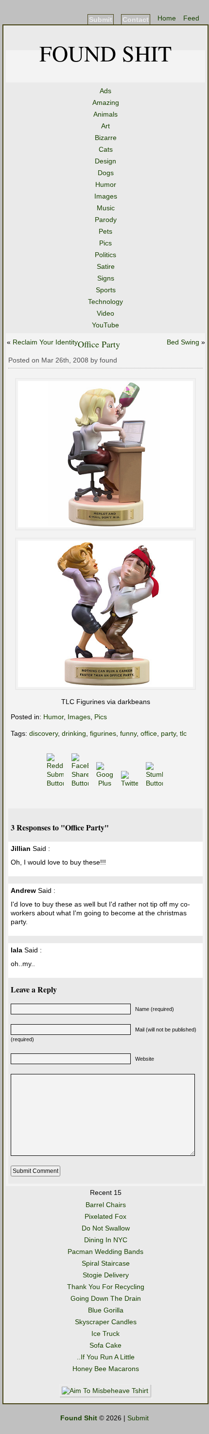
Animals (105, 114)
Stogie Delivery (106, 1275)
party (168, 733)
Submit (100, 19)
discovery (43, 733)
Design (105, 161)
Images (105, 196)
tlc (183, 733)
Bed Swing (183, 342)
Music (106, 208)
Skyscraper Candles (106, 1322)
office (148, 733)
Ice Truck (105, 1333)
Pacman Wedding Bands (105, 1251)
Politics (105, 255)
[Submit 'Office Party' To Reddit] (56, 783)
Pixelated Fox (105, 1216)
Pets (105, 231)
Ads (105, 91)
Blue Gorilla (105, 1310)
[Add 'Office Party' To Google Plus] (105, 783)
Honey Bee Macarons (105, 1369)
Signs (105, 278)
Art (105, 126)
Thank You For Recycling (105, 1287)
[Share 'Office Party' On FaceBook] (81, 783)
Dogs (106, 173)
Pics (105, 243)
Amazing (105, 102)
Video (105, 313)
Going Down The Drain (105, 1298)
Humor (105, 184)
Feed (191, 18)
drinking (74, 733)
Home (166, 18)
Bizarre (106, 137)
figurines (103, 733)
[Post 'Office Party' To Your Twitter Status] (130, 783)
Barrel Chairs (106, 1205)
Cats (106, 149)
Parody (106, 219)
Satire (106, 266)
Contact (135, 19)
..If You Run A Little (106, 1357)
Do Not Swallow (106, 1228)
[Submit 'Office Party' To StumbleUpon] (155, 783)
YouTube (105, 325)
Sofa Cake (105, 1345)
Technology (105, 301)
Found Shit (105, 53)
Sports (106, 290)
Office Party (99, 344)
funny (128, 733)
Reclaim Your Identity (45, 342)
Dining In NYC (105, 1240)
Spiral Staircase (106, 1263)
